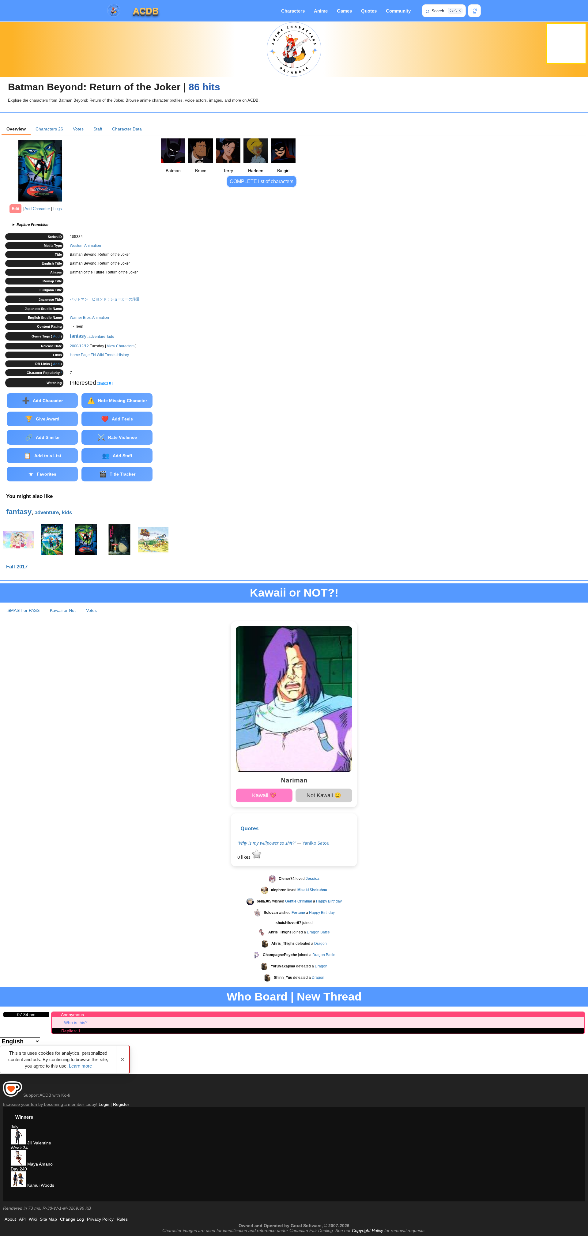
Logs (57, 208)
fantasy (78, 336)
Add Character (37, 208)
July (14, 1126)
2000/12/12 (79, 346)
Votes (78, 128)
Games (344, 10)
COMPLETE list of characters (261, 181)
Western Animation (85, 245)
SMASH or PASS (23, 610)
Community (398, 10)
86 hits (204, 86)
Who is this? (76, 1022)
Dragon (320, 943)
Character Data (127, 128)
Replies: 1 (71, 1030)
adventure (97, 336)
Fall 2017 (17, 567)
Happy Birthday (329, 901)
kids (110, 336)
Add (56, 336)
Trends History (117, 355)
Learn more (80, 1065)
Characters (293, 10)
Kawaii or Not (63, 610)
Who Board (257, 996)
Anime (321, 10)
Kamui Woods (40, 1185)
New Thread (329, 996)
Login (104, 1104)
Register (121, 1104)
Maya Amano (39, 1164)
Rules (122, 1219)
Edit (15, 208)
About (10, 1219)
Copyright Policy (367, 1230)
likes (244, 857)
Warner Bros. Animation (89, 317)
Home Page (80, 355)
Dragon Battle (318, 932)
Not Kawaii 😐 (324, 795)
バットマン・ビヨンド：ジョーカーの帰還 (105, 299)
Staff (97, 128)
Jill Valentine (38, 1142)
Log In (474, 10)
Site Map (48, 1219)
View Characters (120, 346)
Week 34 (19, 1147)
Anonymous (72, 1014)
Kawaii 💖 (264, 795)
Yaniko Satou (316, 843)
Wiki (33, 1219)
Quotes (369, 10)
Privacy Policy (100, 1219)
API (22, 1219)
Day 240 (19, 1168)
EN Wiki (97, 355)
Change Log (72, 1219)
